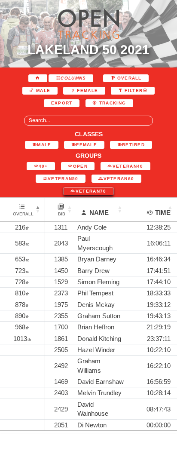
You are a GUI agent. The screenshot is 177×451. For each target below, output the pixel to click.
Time (163, 212)
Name (99, 212)
